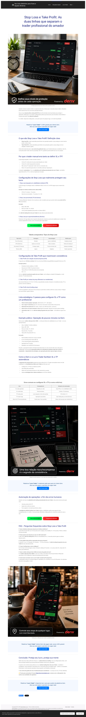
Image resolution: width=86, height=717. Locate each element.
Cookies (72, 706)
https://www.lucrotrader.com (42, 673)
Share (22, 695)
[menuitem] (49, 5)
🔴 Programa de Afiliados (51, 225)
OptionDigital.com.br (24, 706)
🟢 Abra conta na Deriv (34, 225)
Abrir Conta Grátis (43, 129)
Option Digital (67, 706)
